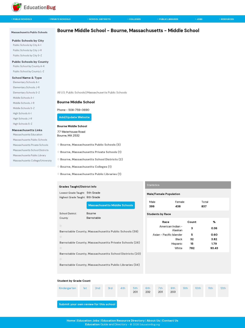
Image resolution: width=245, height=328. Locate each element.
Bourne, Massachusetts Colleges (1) (86, 167)
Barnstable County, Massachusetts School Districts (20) (100, 254)
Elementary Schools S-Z (26, 92)
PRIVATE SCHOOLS (60, 19)
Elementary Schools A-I (26, 82)
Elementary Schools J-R (26, 87)
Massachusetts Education (27, 134)
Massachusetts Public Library (29, 155)
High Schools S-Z (22, 123)
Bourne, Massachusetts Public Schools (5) (90, 145)
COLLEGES (135, 19)
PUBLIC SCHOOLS (22, 19)
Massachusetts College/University (32, 160)
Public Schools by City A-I (27, 45)
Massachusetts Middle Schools (110, 205)
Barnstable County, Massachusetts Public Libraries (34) (100, 265)
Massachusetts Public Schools (30, 139)
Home (71, 320)
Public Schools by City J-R (27, 50)
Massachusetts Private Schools (30, 145)
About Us (153, 320)
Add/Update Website (74, 117)
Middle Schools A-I (23, 97)
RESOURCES (227, 19)
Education (92, 324)
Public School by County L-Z (28, 71)
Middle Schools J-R (23, 103)
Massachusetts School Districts (31, 150)
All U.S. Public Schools (71, 92)
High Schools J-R (22, 118)
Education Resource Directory (123, 320)
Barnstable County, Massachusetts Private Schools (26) (100, 242)
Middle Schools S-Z (24, 108)
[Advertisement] (144, 62)
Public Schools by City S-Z (27, 55)
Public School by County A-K (29, 66)
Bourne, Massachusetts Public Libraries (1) (90, 174)
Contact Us (170, 320)
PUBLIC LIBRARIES (168, 19)
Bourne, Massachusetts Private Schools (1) (90, 152)
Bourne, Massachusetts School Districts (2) (91, 159)
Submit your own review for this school (87, 304)
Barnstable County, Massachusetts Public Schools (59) (99, 231)
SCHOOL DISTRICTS (99, 19)
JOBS (199, 19)
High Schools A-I (22, 113)
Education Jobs (88, 320)
